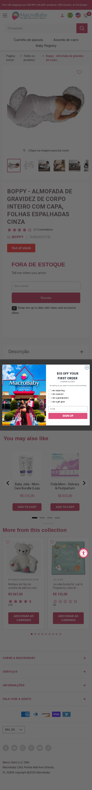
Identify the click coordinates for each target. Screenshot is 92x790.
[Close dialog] (87, 367)
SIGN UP (68, 416)
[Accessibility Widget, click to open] (84, 553)
